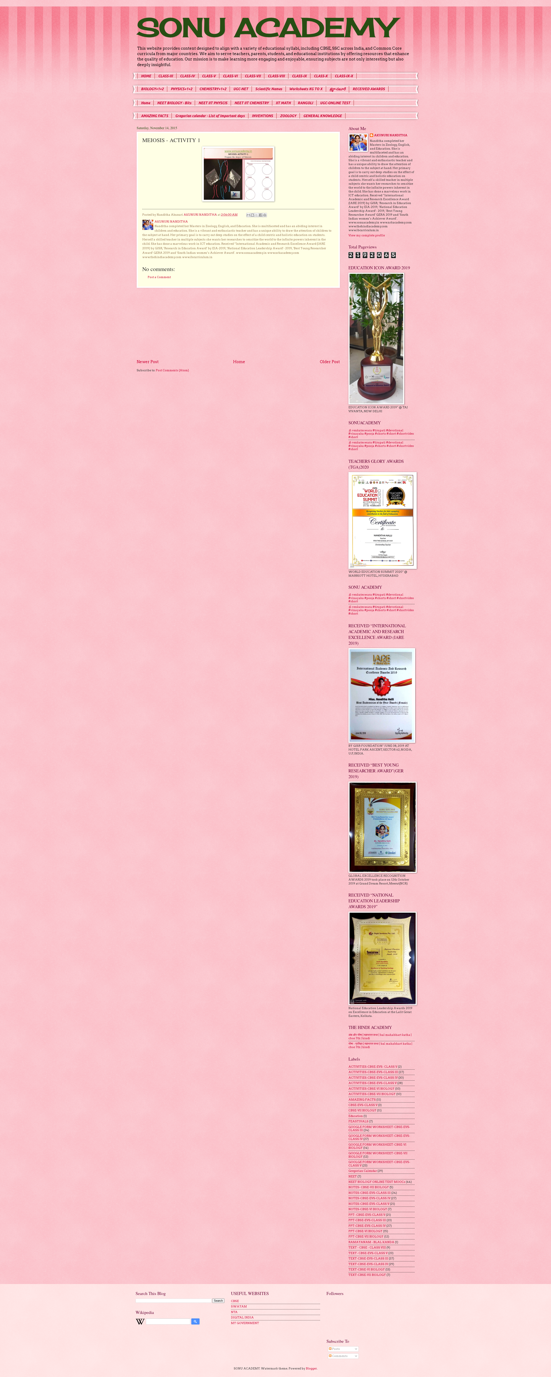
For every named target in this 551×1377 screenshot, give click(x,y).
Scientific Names (268, 89)
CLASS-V (209, 76)
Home (145, 103)
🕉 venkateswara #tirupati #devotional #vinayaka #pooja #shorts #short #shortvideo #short (381, 434)
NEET (352, 1176)
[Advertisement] (238, 323)
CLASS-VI (230, 76)
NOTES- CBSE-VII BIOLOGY (368, 1187)
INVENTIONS (262, 116)
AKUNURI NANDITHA (390, 135)
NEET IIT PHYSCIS (212, 103)
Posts (335, 1349)
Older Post (330, 361)
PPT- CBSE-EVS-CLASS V (366, 1214)
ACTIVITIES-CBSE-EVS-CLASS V (372, 1083)
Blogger (311, 1368)
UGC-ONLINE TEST (335, 103)
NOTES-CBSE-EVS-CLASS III (369, 1192)
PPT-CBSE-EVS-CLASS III (367, 1220)
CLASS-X (321, 76)
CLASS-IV (187, 76)
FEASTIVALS (358, 1121)
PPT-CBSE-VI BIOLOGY (365, 1231)
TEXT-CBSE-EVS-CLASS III (368, 1258)
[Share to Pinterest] (265, 215)
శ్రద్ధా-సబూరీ (337, 89)
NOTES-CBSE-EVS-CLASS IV (369, 1198)
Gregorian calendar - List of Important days (210, 116)
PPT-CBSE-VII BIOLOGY (366, 1236)
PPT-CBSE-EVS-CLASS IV (367, 1225)
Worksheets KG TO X (305, 89)
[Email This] (248, 215)
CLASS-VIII (276, 76)
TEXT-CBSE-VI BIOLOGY (366, 1269)
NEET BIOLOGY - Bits (174, 103)
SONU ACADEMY (266, 27)
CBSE (235, 1301)
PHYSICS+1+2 (181, 89)
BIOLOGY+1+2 (152, 89)
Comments (339, 1356)
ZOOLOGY (288, 116)
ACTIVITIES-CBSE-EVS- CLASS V (372, 1066)
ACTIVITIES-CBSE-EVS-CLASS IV (373, 1077)
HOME (146, 76)
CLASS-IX (299, 76)
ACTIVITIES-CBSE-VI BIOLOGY (371, 1088)
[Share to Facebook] (260, 215)
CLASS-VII (253, 76)
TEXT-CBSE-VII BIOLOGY (367, 1274)
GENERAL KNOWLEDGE (322, 116)
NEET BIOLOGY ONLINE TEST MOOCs (376, 1181)
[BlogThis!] (252, 215)
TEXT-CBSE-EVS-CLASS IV (368, 1264)
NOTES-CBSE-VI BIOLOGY (367, 1209)
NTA (234, 1312)
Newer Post (148, 361)
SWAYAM (239, 1306)
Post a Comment (159, 277)
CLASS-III (165, 76)
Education (355, 1116)
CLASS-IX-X (344, 76)
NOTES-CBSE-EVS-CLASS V (368, 1203)
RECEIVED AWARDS (369, 89)
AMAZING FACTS (154, 116)
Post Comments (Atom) (172, 370)
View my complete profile (366, 235)
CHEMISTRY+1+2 (212, 89)
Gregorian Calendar (362, 1171)
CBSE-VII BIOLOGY (362, 1110)
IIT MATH (283, 103)
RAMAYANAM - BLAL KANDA (371, 1242)
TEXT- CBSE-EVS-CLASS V (368, 1253)
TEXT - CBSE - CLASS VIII (367, 1247)
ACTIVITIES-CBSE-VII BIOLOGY (372, 1094)
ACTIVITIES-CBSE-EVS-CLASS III (373, 1072)
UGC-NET (240, 89)
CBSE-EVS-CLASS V (363, 1105)
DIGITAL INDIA (242, 1317)
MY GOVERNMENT (245, 1323)
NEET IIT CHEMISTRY (251, 103)
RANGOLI (305, 103)
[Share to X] (256, 215)
